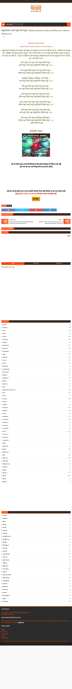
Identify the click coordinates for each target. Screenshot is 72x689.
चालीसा (4, 354)
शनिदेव (4, 455)
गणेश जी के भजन (6, 345)
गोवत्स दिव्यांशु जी (6, 351)
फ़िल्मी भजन (5, 481)
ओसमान (4, 521)
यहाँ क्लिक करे (21, 622)
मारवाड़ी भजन (5, 410)
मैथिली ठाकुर (5, 563)
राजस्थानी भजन (5, 416)
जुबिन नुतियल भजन (6, 539)
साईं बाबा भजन (5, 467)
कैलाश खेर (4, 527)
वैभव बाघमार (5, 592)
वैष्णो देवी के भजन (6, 452)
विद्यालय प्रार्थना (5, 446)
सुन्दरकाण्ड (4, 470)
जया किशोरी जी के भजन (7, 536)
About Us (4, 631)
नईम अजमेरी (5, 548)
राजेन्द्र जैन (5, 571)
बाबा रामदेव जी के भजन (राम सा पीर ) (9, 389)
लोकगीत (4, 443)
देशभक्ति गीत (5, 375)
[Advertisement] (36, 17)
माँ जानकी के (5, 404)
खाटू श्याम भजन (5, 339)
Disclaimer (4, 638)
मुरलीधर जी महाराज (6, 560)
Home (3, 629)
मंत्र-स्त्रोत (9, 205)
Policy (3, 636)
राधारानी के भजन (5, 422)
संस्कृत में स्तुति (5, 461)
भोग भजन (4, 395)
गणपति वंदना (5, 342)
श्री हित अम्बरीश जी (6, 595)
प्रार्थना (4, 387)
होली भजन (4, 478)
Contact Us (4, 634)
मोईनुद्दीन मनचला (5, 566)
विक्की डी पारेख (5, 586)
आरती (4, 330)
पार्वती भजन (4, 381)
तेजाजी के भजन (5, 366)
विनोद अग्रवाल (5, 589)
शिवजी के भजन (5, 458)
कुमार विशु (4, 524)
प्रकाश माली (5, 551)
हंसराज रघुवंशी (5, 601)
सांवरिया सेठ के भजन (6, 464)
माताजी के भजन (5, 407)
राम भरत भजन (5, 434)
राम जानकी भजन (5, 428)
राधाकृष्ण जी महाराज (6, 577)
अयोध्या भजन (5, 327)
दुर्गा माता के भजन (6, 372)
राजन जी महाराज (5, 569)
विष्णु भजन (4, 449)
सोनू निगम (4, 598)
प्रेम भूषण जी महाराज (6, 554)
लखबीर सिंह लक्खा (6, 580)
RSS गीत (4, 324)
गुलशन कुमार (5, 530)
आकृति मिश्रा (5, 518)
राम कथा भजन (5, 425)
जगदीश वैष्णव (5, 533)
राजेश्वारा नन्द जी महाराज (7, 574)
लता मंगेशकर (5, 583)
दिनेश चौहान (5, 542)
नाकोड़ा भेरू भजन (6, 378)
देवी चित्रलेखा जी (6, 545)
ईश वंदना (4, 333)
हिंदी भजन (4, 475)
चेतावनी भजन (5, 357)
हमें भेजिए (36, 199)
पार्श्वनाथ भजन (5, 384)
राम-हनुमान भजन (6, 440)
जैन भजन (4, 360)
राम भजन (4, 431)
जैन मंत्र (4, 363)
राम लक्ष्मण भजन (5, 437)
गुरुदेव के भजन (5, 348)
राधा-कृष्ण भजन (5, 419)
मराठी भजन (5, 401)
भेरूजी (4, 392)
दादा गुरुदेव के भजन (6, 369)
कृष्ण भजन (4, 336)
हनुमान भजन (5, 472)
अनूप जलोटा (5, 515)
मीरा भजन (4, 413)
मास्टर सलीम (5, 557)
